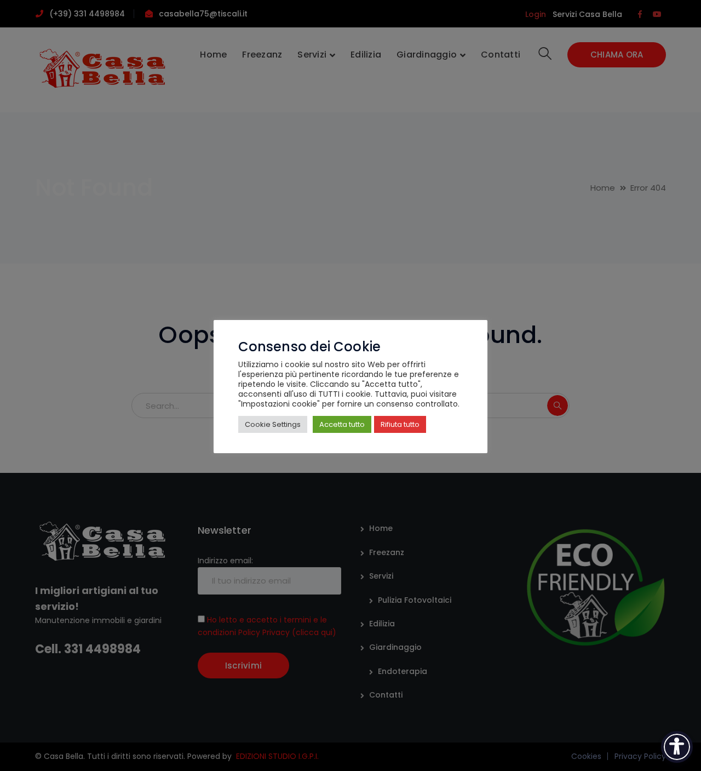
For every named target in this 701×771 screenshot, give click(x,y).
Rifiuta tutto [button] (400, 424)
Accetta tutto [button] (342, 424)
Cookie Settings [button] (273, 424)
